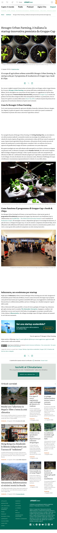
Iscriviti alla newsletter (27, 374)
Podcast (30, 7)
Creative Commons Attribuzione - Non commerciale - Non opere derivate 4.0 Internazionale (32, 345)
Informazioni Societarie (19, 515)
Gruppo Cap (43, 94)
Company (17, 501)
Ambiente (3, 11)
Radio (20, 7)
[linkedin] (49, 524)
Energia (13, 11)
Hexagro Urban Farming (16, 90)
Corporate (4, 518)
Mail (16, 510)
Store (7, 2)
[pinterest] (36, 524)
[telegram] (52, 524)
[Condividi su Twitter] (28, 83)
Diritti (8, 11)
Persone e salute (51, 11)
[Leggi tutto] (55, 383)
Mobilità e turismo (34, 11)
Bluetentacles (15, 313)
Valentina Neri (15, 69)
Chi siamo (18, 505)
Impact (53, 7)
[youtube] (43, 524)
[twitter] (33, 524)
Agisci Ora (41, 7)
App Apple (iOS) (5, 505)
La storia (18, 508)
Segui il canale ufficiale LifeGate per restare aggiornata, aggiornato (33, 339)
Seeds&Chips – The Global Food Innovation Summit (26, 218)
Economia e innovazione (22, 11)
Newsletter (12, 2)
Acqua (20, 349)
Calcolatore (5, 521)
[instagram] (46, 524)
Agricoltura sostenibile (33, 349)
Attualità (4, 501)
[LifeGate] (28, 2)
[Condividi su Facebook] (25, 83)
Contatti (17, 503)
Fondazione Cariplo (6, 220)
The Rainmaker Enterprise (29, 309)
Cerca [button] (20, 2)
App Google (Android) (4, 508)
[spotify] (40, 524)
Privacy (17, 512)
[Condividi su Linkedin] (32, 83)
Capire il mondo (7, 7)
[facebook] (30, 524)
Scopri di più (44, 360)
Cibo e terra (43, 11)
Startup (24, 349)
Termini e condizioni (21, 518)
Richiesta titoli (5, 516)
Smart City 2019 (30, 98)
